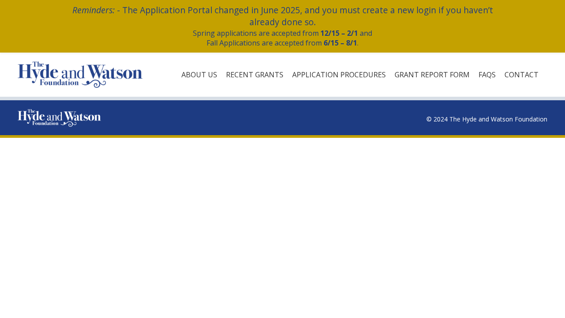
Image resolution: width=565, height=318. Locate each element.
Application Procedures (339, 75)
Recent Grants (254, 75)
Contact (522, 75)
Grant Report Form (432, 75)
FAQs (487, 75)
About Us (199, 75)
